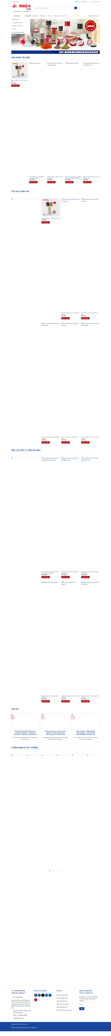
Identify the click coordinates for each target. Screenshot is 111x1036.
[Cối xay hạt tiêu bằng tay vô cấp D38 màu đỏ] (91, 118)
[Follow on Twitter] (46, 995)
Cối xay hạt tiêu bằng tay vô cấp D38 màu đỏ (91, 177)
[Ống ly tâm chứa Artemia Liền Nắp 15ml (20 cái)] (90, 513)
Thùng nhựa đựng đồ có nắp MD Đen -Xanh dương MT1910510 (73, 177)
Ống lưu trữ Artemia (17, 25)
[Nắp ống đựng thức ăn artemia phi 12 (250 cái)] (70, 637)
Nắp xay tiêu (15, 19)
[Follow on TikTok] (42, 995)
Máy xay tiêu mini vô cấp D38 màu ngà (89, 313)
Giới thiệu (35, 15)
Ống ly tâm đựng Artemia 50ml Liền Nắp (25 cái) (69, 572)
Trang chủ (28, 15)
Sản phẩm (43, 15)
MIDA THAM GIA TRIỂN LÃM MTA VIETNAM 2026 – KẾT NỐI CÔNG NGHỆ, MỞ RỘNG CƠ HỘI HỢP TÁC (85, 732)
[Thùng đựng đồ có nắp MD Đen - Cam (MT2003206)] (37, 118)
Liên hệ (50, 15)
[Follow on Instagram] (39, 995)
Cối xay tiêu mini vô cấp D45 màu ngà (19, 81)
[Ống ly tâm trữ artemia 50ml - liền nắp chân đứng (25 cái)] (51, 513)
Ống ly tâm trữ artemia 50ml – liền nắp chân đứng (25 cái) (50, 572)
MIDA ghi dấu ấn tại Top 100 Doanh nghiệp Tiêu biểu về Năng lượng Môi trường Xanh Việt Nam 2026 (55, 732)
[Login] (96, 8)
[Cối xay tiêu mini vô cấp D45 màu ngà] (19, 70)
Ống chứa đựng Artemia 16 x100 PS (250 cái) (89, 696)
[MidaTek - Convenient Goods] (21, 8)
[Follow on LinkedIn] (50, 995)
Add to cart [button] (15, 85)
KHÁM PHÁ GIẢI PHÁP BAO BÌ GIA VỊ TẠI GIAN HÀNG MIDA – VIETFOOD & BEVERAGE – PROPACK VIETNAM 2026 (25, 732)
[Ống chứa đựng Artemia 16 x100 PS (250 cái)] (90, 637)
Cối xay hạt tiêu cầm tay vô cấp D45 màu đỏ (55, 177)
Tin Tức (64, 15)
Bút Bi (13, 29)
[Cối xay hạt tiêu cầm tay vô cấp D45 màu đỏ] (55, 118)
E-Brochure (57, 15)
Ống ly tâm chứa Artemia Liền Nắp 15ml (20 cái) (89, 572)
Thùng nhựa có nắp (17, 22)
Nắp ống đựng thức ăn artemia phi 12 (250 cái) (70, 696)
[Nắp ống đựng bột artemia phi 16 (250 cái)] (51, 637)
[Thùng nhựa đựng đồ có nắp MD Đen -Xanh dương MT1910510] (73, 118)
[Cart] (99, 8)
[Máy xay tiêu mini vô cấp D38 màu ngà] (90, 254)
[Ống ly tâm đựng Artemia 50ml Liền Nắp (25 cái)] (70, 513)
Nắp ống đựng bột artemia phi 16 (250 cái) (49, 696)
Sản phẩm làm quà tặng (18, 32)
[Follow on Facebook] (35, 995)
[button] (14, 2)
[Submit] (75, 8)
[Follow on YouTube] (35, 999)
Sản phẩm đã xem (93, 15)
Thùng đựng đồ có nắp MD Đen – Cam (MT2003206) (37, 177)
